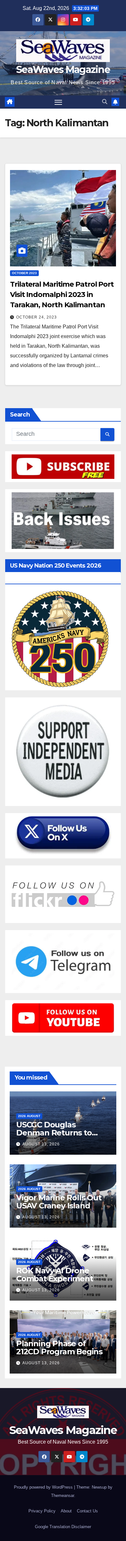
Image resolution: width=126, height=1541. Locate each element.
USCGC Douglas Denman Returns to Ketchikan (54, 1132)
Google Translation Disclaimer (63, 1526)
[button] (104, 101)
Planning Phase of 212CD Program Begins (59, 1347)
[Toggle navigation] (58, 102)
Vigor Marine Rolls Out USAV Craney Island (58, 1201)
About (66, 1511)
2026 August (29, 1116)
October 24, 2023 (36, 317)
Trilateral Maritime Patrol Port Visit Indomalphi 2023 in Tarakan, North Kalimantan (62, 294)
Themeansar (62, 1495)
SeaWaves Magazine (63, 70)
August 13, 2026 (41, 1144)
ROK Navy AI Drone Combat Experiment (54, 1274)
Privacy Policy (42, 1511)
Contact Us (87, 1511)
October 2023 (24, 273)
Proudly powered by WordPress (44, 1487)
